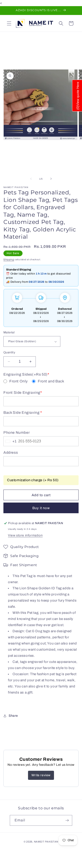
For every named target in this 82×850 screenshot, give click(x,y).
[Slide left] (31, 179)
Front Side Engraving (22, 392)
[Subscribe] (67, 820)
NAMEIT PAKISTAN (46, 841)
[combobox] (10, 441)
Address (10, 452)
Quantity (9, 352)
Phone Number (16, 432)
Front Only (18, 381)
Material (9, 332)
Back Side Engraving (22, 412)
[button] (9, 23)
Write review (41, 775)
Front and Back (51, 381)
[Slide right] (51, 179)
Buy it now (41, 508)
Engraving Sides (26, 374)
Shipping (8, 259)
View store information (25, 535)
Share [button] (13, 715)
